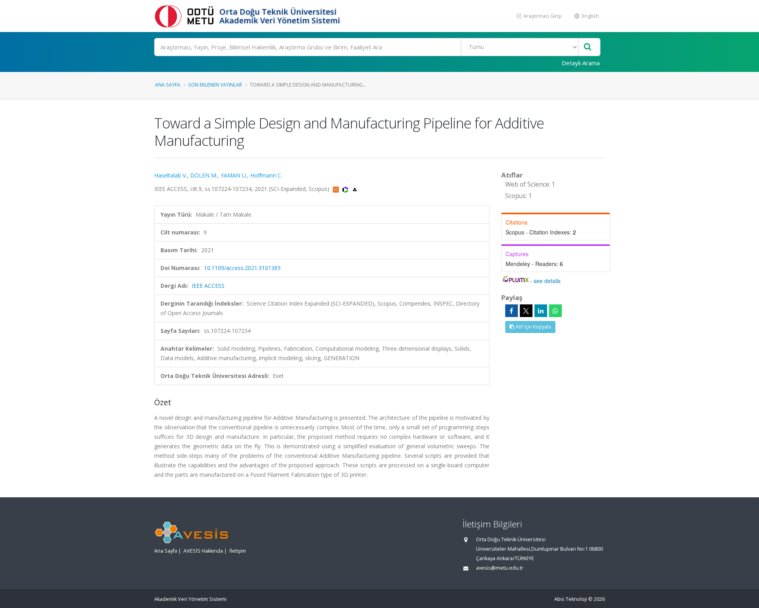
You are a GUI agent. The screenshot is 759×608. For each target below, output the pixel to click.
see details (547, 281)
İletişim (237, 551)
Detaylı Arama (581, 63)
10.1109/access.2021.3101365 (242, 268)
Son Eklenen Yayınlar (215, 84)
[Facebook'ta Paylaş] (511, 310)
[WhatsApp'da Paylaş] (555, 310)
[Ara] (588, 47)
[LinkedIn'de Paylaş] (540, 310)
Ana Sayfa (167, 84)
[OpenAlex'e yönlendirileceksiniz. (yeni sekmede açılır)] (355, 189)
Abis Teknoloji (570, 599)
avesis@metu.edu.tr (499, 568)
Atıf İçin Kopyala (532, 326)
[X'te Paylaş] (526, 310)
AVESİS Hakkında (203, 551)
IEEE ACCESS (208, 285)
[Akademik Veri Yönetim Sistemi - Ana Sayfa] (185, 16)
